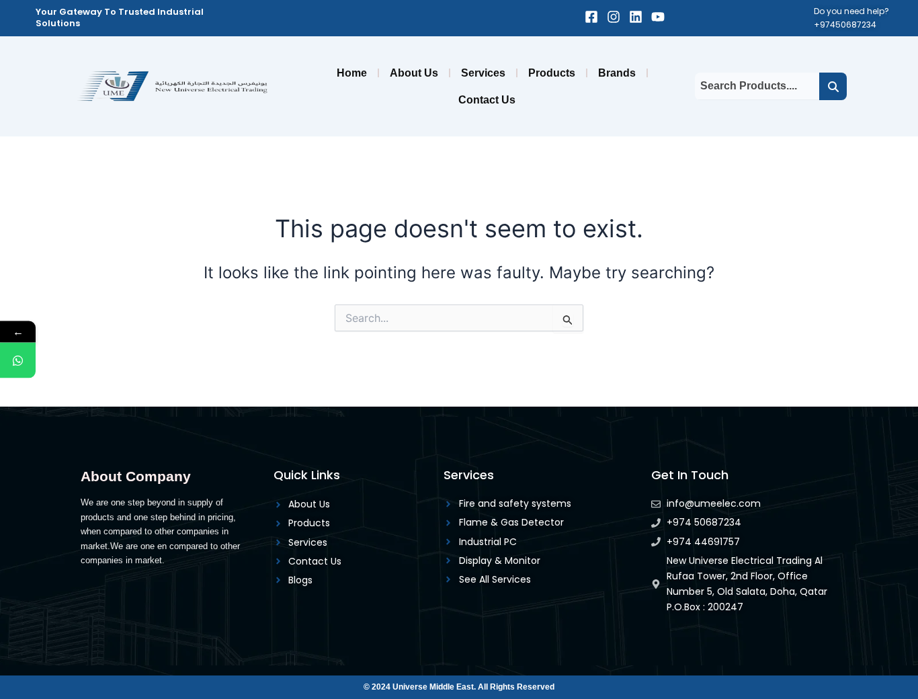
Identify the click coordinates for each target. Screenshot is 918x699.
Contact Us (486, 100)
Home (352, 73)
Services (483, 73)
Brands (617, 73)
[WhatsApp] (18, 360)
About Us (414, 73)
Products (551, 73)
